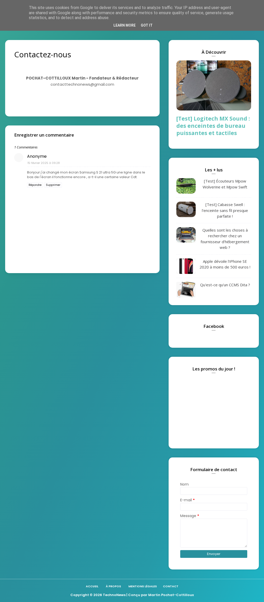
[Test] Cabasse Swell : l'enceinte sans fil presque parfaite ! (225, 210)
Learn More (124, 25)
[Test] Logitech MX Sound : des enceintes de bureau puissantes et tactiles (213, 126)
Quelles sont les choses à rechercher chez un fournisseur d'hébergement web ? (225, 238)
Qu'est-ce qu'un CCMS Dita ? (225, 284)
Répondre (35, 185)
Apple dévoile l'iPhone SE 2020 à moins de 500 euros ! (225, 264)
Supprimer (53, 185)
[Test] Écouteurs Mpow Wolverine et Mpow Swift (225, 183)
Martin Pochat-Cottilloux (171, 594)
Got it (147, 25)
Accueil (92, 586)
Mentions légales (142, 586)
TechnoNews (114, 594)
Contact (170, 586)
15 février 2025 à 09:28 (43, 163)
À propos (113, 586)
